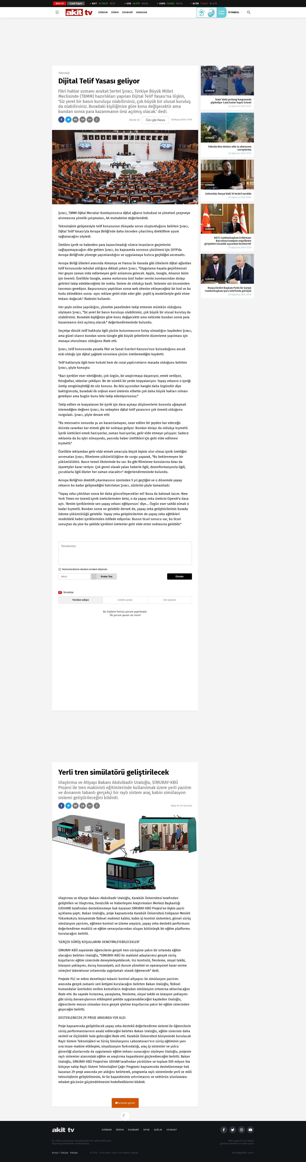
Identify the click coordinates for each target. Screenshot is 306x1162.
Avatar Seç (106, 576)
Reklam (74, 1153)
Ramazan (141, 12)
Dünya (115, 12)
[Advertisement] (125, 667)
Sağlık (158, 1130)
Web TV (60, 3)
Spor (146, 1130)
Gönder (179, 576)
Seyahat (171, 1130)
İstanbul (233, 12)
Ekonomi (127, 12)
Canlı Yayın (76, 3)
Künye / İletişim (60, 1153)
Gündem (103, 12)
